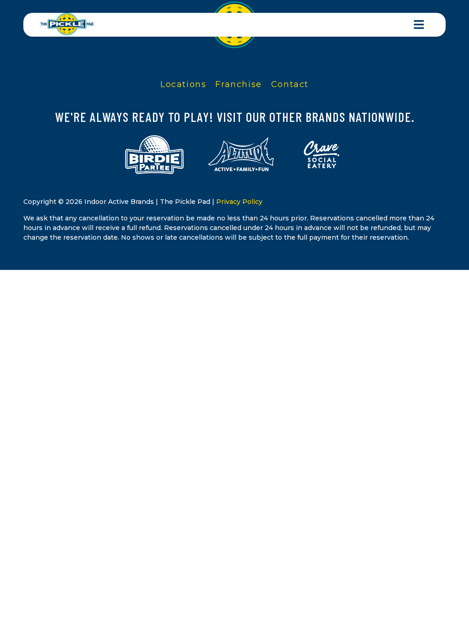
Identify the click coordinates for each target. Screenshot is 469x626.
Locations (183, 84)
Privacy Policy (239, 202)
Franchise (238, 84)
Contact (290, 84)
